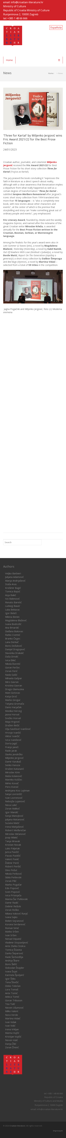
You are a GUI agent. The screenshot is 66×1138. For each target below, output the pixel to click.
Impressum (58, 1130)
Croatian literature (17, 1125)
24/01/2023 (10, 149)
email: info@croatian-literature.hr (23, 2)
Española (56, 27)
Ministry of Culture (14, 6)
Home (9, 60)
